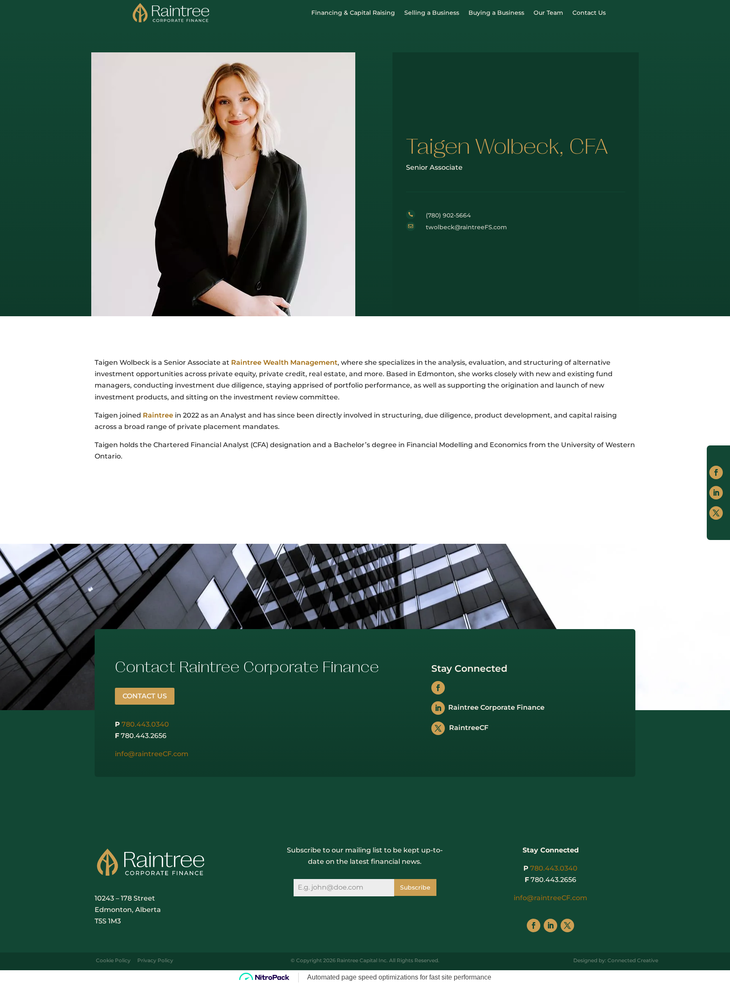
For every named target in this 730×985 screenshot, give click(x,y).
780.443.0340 (145, 724)
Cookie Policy (113, 960)
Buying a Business (496, 12)
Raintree (158, 415)
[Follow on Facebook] (716, 472)
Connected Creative (632, 960)
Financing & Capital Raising (353, 12)
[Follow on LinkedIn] (716, 492)
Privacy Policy (155, 960)
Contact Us (589, 12)
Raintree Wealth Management (284, 362)
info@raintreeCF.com (151, 754)
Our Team (548, 12)
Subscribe (415, 887)
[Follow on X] (716, 513)
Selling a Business (431, 12)
